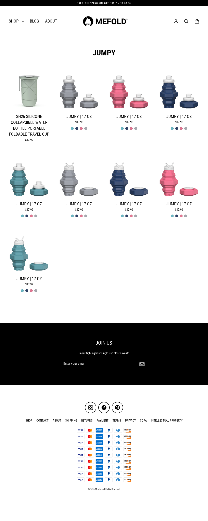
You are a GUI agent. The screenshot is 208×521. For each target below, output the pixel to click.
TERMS (117, 420)
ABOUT (51, 21)
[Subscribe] (141, 363)
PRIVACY (130, 420)
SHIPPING (71, 420)
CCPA (143, 420)
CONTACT (42, 420)
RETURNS (87, 420)
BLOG (34, 21)
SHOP (14, 21)
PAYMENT (102, 420)
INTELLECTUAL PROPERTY (167, 420)
